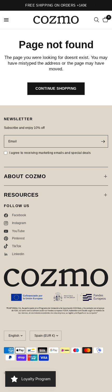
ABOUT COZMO (25, 176)
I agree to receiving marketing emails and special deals (50, 153)
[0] (104, 20)
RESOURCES (21, 195)
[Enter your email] (103, 141)
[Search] (96, 20)
